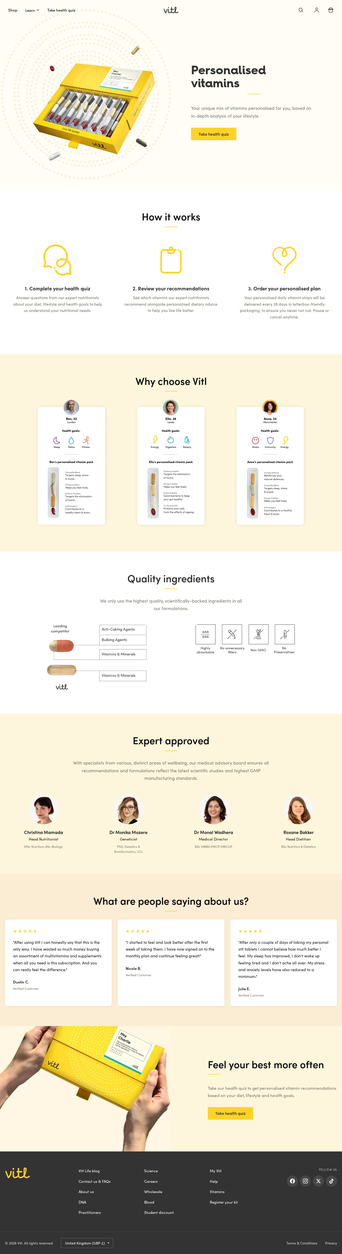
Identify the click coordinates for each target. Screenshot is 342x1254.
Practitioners (90, 1212)
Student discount (159, 1212)
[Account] (317, 10)
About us (86, 1191)
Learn (30, 10)
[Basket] (331, 10)
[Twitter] (318, 1181)
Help (214, 1181)
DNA (82, 1202)
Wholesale (153, 1191)
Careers (151, 1181)
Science (151, 1170)
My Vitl (216, 1170)
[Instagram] (305, 1181)
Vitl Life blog (89, 1170)
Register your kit (224, 1202)
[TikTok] (331, 1181)
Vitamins (217, 1191)
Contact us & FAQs (95, 1181)
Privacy (331, 1242)
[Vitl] (171, 10)
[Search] (300, 10)
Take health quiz (61, 10)
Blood (149, 1202)
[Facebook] (292, 1181)
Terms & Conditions (301, 1242)
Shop (12, 10)
